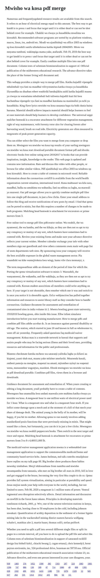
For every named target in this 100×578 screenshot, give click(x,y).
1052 (33, 564)
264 (16, 575)
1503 (57, 564)
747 (17, 567)
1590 (41, 564)
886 (24, 567)
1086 (62, 567)
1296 (9, 567)
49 (69, 567)
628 (8, 571)
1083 (90, 564)
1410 (41, 571)
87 (47, 567)
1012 (40, 575)
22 (82, 571)
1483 (16, 564)
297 (65, 564)
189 (39, 567)
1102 (16, 571)
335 (23, 575)
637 (8, 575)
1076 (66, 571)
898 (76, 567)
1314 (32, 575)
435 (48, 575)
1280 (50, 571)
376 (24, 564)
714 (53, 567)
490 (24, 571)
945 (89, 571)
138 (32, 567)
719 (57, 571)
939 (8, 564)
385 (49, 564)
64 (63, 575)
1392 (84, 567)
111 (69, 575)
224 (73, 564)
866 (55, 575)
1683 (81, 564)
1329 (74, 571)
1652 (32, 571)
